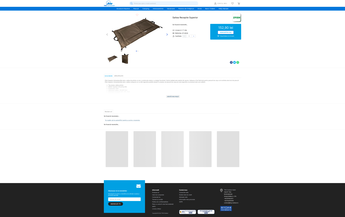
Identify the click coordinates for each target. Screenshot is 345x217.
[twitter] (234, 66)
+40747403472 (228, 210)
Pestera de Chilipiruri (186, 9)
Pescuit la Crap (118, 12)
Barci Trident (210, 9)
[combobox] (163, 3)
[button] (105, 166)
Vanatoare (171, 9)
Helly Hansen (223, 9)
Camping (145, 9)
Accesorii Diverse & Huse (131, 12)
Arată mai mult (173, 100)
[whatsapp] (237, 66)
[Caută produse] (131, 3)
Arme (200, 9)
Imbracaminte (158, 9)
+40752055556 (229, 212)
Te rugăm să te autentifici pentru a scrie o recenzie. (122, 122)
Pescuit (136, 9)
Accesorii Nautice (123, 9)
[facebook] (231, 66)
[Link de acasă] (104, 13)
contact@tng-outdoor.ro (231, 214)
